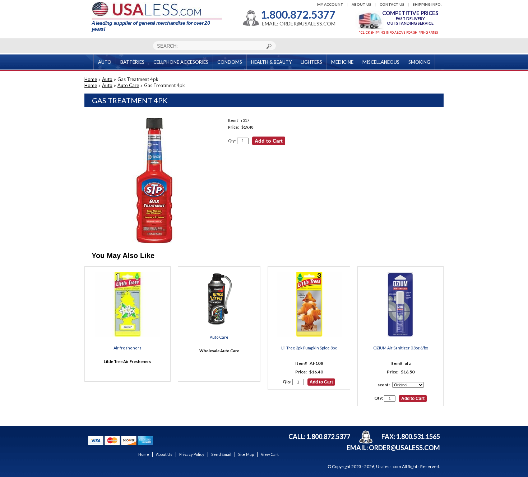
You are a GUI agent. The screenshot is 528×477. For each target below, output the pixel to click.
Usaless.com (388, 466)
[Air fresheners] (127, 305)
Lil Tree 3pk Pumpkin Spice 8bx (309, 347)
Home (90, 79)
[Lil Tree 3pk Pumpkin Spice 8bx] (309, 305)
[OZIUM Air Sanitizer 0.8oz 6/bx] (400, 305)
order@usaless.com (404, 448)
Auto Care (128, 85)
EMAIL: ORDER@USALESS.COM (298, 24)
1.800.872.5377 (298, 14)
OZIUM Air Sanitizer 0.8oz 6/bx (400, 347)
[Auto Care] (219, 299)
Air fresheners (128, 347)
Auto (107, 79)
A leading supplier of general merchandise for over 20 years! (151, 26)
